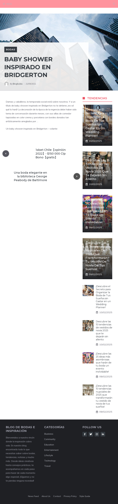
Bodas (10, 49)
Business (48, 433)
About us (46, 496)
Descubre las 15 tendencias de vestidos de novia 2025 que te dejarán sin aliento (104, 330)
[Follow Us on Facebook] (84, 434)
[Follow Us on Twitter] (90, 434)
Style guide (84, 496)
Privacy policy (70, 496)
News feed (33, 496)
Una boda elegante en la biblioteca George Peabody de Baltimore (30, 176)
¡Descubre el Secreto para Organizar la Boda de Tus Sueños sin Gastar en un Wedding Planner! (103, 297)
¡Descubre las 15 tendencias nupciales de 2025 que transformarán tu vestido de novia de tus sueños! (104, 396)
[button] (114, 4)
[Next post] (77, 176)
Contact (57, 496)
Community (49, 439)
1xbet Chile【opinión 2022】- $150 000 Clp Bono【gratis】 (51, 153)
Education (49, 444)
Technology (50, 460)
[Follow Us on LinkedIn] (103, 434)
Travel (47, 466)
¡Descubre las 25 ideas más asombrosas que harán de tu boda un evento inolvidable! (95, 211)
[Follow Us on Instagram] (97, 434)
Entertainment (51, 450)
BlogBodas (18, 84)
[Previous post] (5, 153)
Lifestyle (48, 455)
